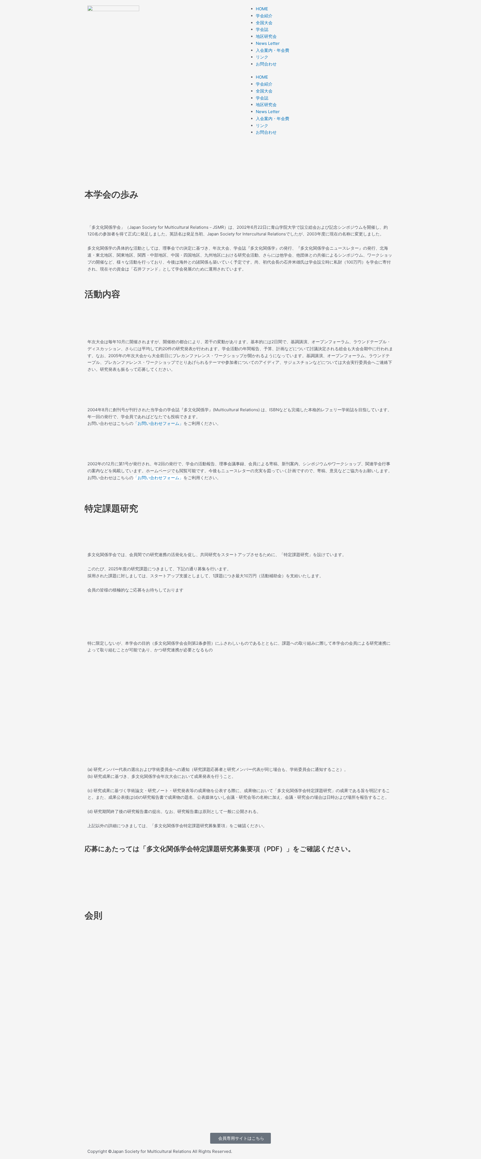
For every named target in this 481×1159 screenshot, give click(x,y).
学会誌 (262, 29)
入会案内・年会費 (272, 50)
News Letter (268, 43)
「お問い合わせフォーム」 (158, 423)
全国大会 (264, 22)
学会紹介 (264, 15)
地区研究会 (266, 36)
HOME (262, 8)
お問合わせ (266, 64)
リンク (262, 57)
